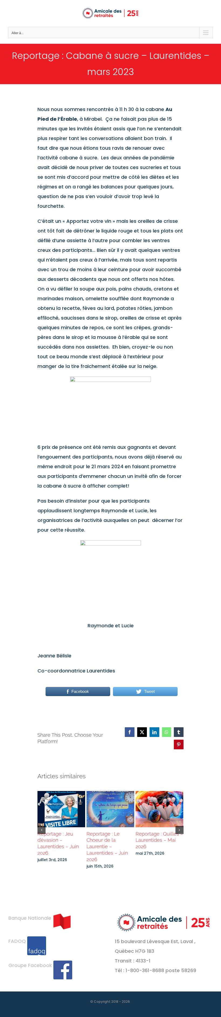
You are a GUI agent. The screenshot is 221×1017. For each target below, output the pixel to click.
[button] (41, 830)
